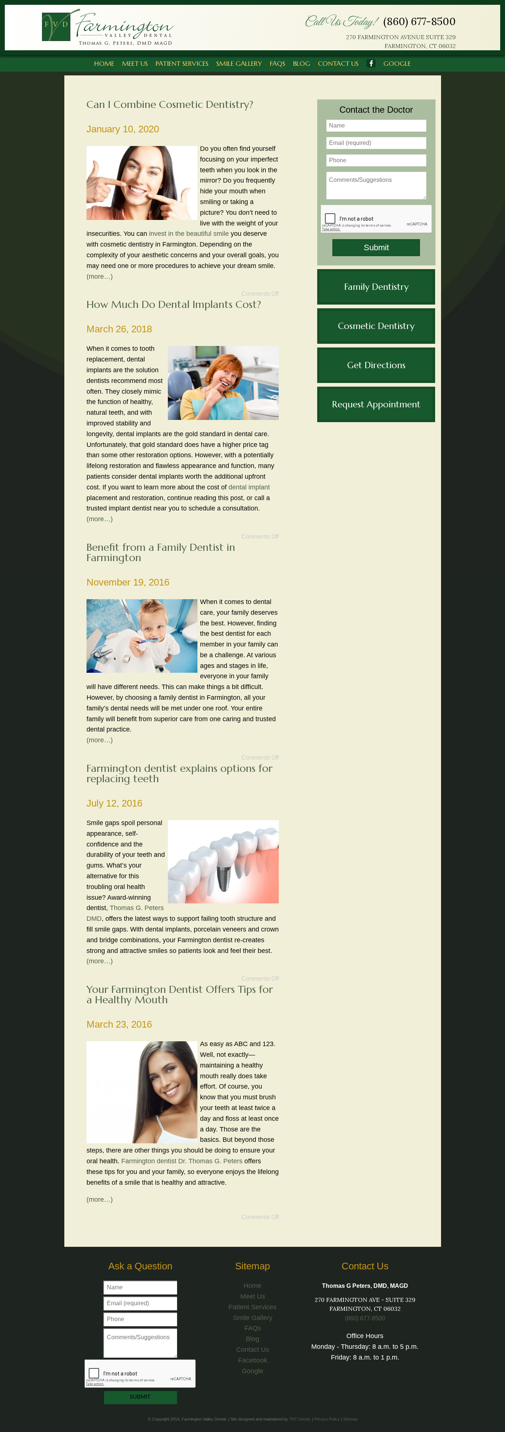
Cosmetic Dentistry (376, 326)
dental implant (249, 487)
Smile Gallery (239, 63)
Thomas (122, 908)
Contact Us (338, 63)
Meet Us (135, 63)
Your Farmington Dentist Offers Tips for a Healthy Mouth (180, 994)
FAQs (277, 63)
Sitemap (350, 1419)
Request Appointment (376, 404)
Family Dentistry (376, 286)
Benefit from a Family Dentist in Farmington (161, 552)
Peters (154, 908)
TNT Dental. (300, 1419)
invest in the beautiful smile (189, 233)
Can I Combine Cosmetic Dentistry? (170, 104)
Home (104, 63)
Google (397, 63)
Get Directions (376, 365)
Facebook (252, 1360)
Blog (301, 63)
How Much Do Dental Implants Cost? (174, 304)
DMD (94, 918)
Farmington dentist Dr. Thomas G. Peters (182, 1161)
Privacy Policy (327, 1419)
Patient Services (182, 63)
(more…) (100, 276)
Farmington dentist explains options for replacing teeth (179, 773)
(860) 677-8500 (419, 21)
